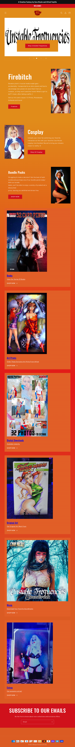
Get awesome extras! (14, 691)
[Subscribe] (52, 722)
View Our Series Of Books (16, 279)
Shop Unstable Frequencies (37, 46)
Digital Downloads (15, 440)
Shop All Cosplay (36, 152)
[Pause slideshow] (46, 58)
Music (9, 605)
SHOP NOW (15, 197)
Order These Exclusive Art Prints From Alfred (23, 362)
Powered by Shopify (42, 744)
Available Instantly (13, 444)
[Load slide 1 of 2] (33, 58)
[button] (5, 13)
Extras (10, 687)
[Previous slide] (29, 58)
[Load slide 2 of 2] (36, 58)
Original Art (12, 522)
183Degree (34, 744)
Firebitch (14, 106)
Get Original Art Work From (16, 526)
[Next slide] (41, 58)
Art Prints (11, 358)
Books (10, 275)
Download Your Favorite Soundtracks (20, 609)
